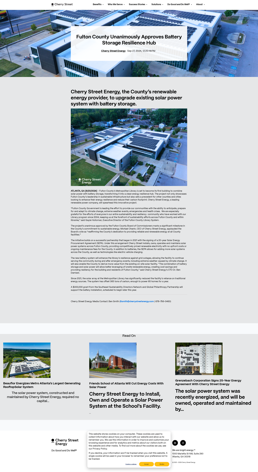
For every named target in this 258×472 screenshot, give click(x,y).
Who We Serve (115, 4)
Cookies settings (131, 464)
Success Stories (137, 4)
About (199, 4)
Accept (146, 464)
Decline (162, 464)
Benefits (97, 4)
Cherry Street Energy (113, 51)
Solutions (156, 4)
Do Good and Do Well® (178, 4)
